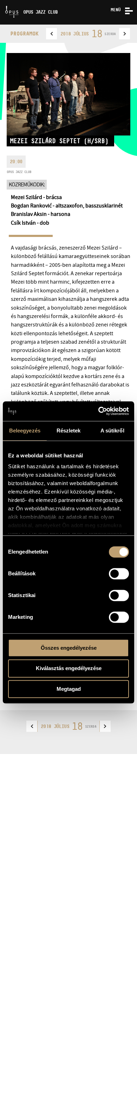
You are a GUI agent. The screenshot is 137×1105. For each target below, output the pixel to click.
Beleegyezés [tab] (24, 431)
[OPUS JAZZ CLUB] (2, 2)
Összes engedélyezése (69, 648)
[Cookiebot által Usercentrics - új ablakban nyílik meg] (98, 411)
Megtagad (69, 689)
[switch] (119, 573)
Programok (24, 33)
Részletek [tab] (69, 431)
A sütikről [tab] (112, 431)
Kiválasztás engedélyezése (69, 668)
